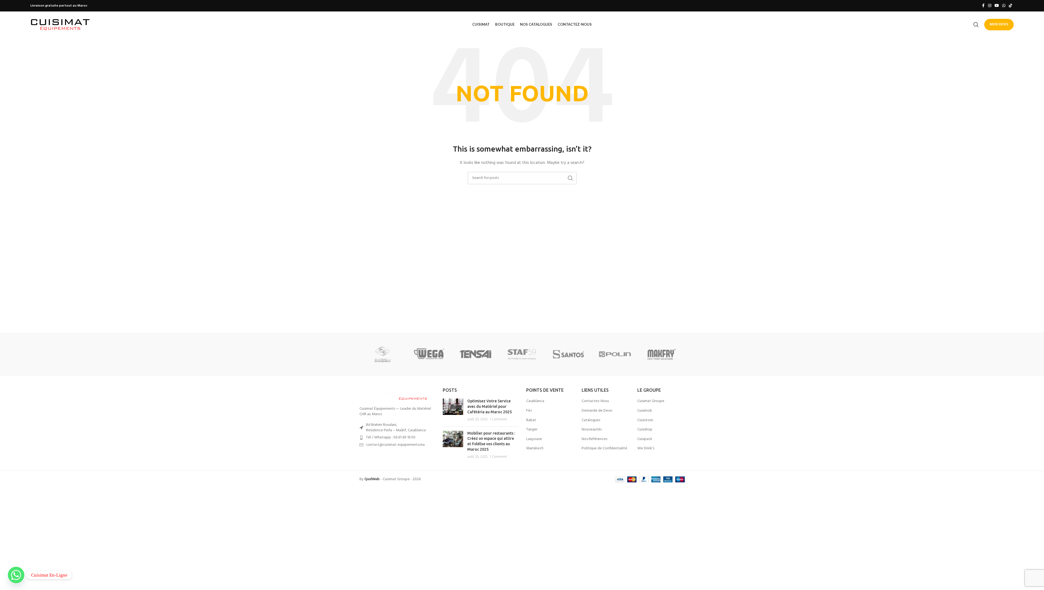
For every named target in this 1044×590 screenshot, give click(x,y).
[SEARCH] (570, 178)
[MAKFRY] (661, 354)
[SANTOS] (568, 354)
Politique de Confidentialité (604, 448)
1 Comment (498, 419)
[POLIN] (615, 354)
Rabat (531, 420)
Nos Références (594, 439)
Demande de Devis (597, 411)
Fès (529, 411)
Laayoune (534, 439)
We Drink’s (645, 448)
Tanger (531, 429)
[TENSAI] (475, 354)
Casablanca (535, 401)
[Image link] (393, 394)
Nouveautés (592, 429)
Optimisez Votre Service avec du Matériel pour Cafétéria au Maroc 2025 (489, 406)
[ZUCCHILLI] (382, 354)
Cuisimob (644, 411)
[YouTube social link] (997, 6)
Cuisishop (644, 429)
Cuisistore (645, 420)
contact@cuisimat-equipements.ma (395, 445)
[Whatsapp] (16, 575)
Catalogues (591, 420)
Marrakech (534, 448)
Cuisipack (644, 439)
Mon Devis (999, 24)
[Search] (976, 24)
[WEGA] (429, 354)
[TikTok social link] (1010, 6)
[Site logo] (60, 24)
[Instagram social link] (989, 6)
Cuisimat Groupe (650, 401)
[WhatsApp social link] (1004, 6)
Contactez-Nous (595, 401)
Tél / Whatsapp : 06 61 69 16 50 (390, 437)
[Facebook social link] (983, 6)
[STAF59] (522, 354)
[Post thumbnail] (453, 410)
